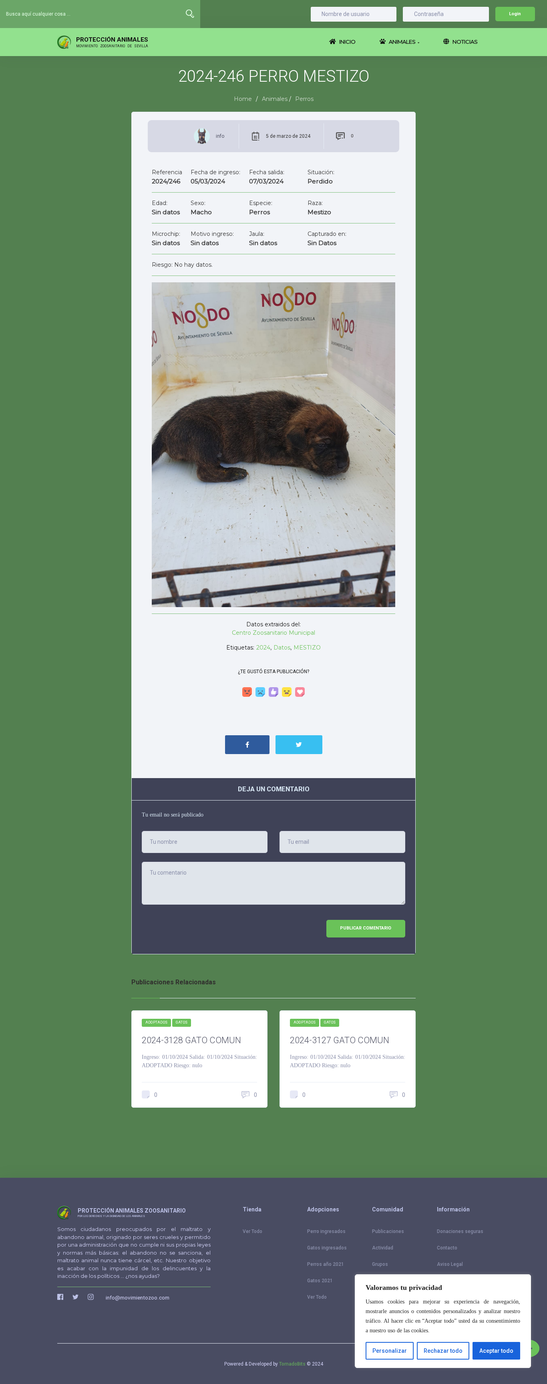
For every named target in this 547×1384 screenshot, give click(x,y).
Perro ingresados (326, 1231)
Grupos (380, 1264)
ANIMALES (403, 41)
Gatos (181, 1022)
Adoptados (156, 1022)
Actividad (382, 1248)
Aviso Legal (450, 1264)
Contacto (447, 1248)
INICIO (347, 41)
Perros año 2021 (325, 1264)
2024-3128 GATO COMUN (191, 1040)
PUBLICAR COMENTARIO (365, 928)
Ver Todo (252, 1231)
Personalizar (389, 1351)
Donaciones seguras (460, 1231)
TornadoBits (292, 1364)
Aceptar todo (496, 1351)
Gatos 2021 (320, 1280)
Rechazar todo (443, 1351)
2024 (263, 647)
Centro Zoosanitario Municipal (273, 632)
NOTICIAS (464, 41)
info (220, 136)
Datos (282, 647)
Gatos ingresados (327, 1248)
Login (515, 13)
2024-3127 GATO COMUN (339, 1040)
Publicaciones (388, 1231)
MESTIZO (307, 647)
